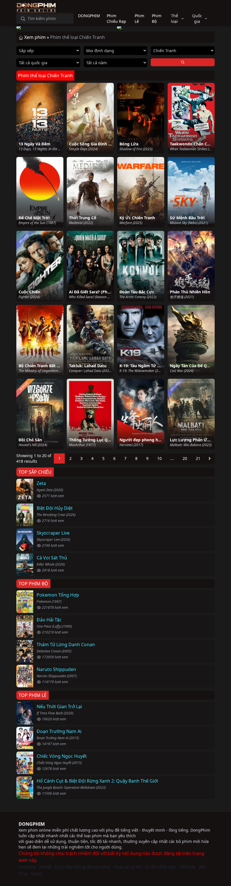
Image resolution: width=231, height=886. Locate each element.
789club (187, 867)
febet (36, 874)
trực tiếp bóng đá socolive (82, 867)
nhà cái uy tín (128, 867)
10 (159, 458)
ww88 (45, 867)
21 (198, 458)
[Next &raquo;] (210, 458)
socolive (27, 867)
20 (185, 458)
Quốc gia (197, 18)
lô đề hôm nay (160, 867)
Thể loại (174, 18)
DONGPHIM (32, 824)
